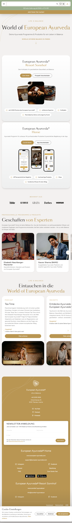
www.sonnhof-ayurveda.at (36, 488)
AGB (66, 505)
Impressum (49, 505)
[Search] (57, 4)
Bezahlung (52, 468)
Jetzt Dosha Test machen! (36, 12)
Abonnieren (60, 440)
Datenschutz (59, 505)
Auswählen (40, 514)
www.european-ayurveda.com (36, 455)
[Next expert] (68, 252)
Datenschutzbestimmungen (16, 441)
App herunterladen (43, 142)
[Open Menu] (4, 4)
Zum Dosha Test (52, 471)
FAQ (19, 471)
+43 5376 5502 (36, 397)
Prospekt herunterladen (42, 75)
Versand (19, 468)
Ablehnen (51, 514)
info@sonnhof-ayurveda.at (36, 492)
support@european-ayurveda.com (36, 460)
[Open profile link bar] (67, 4)
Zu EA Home (27, 142)
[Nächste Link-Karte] (68, 330)
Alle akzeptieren (63, 514)
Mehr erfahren (23, 336)
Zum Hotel (25, 75)
